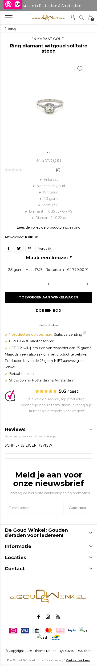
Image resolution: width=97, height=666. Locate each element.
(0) (58, 170)
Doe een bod (48, 310)
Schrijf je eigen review (28, 445)
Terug (12, 28)
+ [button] (87, 284)
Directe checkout (49, 325)
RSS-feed (84, 651)
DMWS (68, 651)
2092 (74, 392)
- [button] (9, 284)
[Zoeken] (81, 17)
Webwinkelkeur (78, 660)
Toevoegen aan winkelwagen (48, 297)
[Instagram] (48, 616)
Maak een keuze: (48, 257)
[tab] (48, 429)
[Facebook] (38, 616)
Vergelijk (45, 248)
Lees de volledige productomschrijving (49, 227)
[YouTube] (58, 616)
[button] (8, 17)
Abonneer (78, 508)
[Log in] (73, 17)
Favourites (79, 68)
